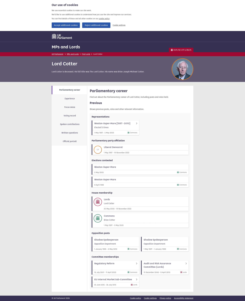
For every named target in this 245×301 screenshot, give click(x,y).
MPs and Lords (66, 47)
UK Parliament (57, 54)
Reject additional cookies (96, 25)
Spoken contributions (69, 124)
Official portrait (70, 141)
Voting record (70, 115)
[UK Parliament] (62, 36)
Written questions (70, 133)
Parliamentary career (69, 90)
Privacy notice (165, 298)
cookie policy (104, 19)
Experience (70, 98)
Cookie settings (119, 25)
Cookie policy (135, 298)
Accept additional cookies (66, 25)
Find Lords (86, 54)
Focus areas (69, 107)
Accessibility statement (183, 298)
